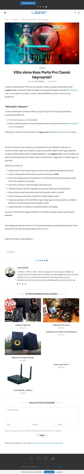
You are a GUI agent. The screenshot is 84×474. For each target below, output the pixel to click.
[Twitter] (40, 7)
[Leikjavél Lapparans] (23, 310)
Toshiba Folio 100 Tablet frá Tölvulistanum (61, 332)
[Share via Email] (46, 260)
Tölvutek (10, 252)
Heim (6, 19)
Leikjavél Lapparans (22, 325)
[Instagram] (43, 7)
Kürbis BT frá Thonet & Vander (23, 357)
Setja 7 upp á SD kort (61, 364)
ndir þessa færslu (60, 132)
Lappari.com (22, 120)
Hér (31, 225)
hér (46, 228)
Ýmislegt (14, 19)
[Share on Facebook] (36, 260)
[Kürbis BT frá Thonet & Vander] (23, 343)
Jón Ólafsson (40, 81)
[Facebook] (37, 7)
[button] (37, 3)
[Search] (75, 13)
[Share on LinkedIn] (42, 260)
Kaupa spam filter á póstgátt (54, 467)
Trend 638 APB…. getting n (22, 390)
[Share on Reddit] (44, 260)
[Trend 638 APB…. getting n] (23, 376)
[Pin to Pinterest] (40, 260)
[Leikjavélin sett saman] (61, 310)
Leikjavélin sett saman (61, 325)
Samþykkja (49, 472)
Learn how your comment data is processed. (47, 443)
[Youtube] (46, 7)
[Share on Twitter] (38, 260)
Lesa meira (59, 472)
